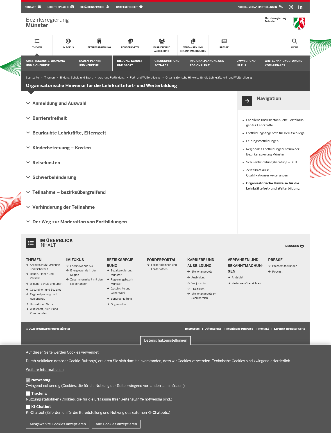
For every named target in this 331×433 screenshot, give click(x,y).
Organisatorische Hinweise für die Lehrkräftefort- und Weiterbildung (273, 185)
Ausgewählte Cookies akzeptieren (57, 424)
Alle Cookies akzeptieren (116, 424)
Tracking (39, 393)
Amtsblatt (238, 277)
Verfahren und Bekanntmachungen (245, 265)
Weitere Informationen (44, 369)
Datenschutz (213, 329)
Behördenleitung (121, 299)
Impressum (192, 329)
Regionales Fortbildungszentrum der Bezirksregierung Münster (272, 151)
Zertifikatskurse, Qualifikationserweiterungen (267, 172)
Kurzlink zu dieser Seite (289, 329)
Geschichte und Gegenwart (120, 291)
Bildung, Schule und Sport (129, 63)
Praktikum (197, 289)
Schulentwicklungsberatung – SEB (271, 162)
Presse (275, 259)
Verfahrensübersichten (246, 283)
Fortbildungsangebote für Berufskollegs (275, 133)
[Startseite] (285, 23)
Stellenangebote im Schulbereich (203, 296)
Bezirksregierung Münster (121, 273)
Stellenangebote (202, 271)
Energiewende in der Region (83, 273)
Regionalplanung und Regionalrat (207, 63)
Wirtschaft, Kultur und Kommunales (283, 63)
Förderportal (161, 259)
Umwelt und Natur (246, 63)
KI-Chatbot (41, 406)
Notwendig (40, 380)
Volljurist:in (198, 283)
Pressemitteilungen (284, 266)
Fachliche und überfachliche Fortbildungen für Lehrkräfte (275, 122)
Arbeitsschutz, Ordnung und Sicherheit (45, 63)
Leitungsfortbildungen (262, 141)
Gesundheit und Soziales (166, 63)
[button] (260, 7)
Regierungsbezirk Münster (122, 282)
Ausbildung (198, 277)
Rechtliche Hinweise (239, 329)
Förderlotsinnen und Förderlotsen (164, 267)
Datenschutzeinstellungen (165, 340)
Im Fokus (75, 259)
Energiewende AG (81, 266)
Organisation (119, 304)
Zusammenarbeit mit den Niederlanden (86, 282)
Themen (33, 259)
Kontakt (263, 329)
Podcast (277, 271)
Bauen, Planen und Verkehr (90, 63)
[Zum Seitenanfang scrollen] (321, 424)
